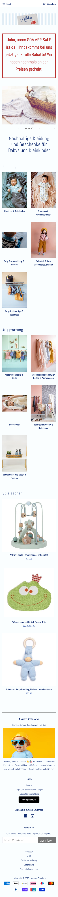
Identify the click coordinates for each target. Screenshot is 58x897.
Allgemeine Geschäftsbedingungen (29, 789)
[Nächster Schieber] (39, 128)
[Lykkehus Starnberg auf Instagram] (32, 816)
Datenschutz (29, 864)
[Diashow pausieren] (54, 128)
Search (29, 785)
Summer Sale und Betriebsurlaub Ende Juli (29, 725)
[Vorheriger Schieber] (18, 128)
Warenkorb (51, 4)
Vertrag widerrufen (29, 799)
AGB (29, 856)
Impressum (29, 851)
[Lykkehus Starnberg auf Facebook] (26, 816)
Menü (8, 4)
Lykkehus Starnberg (38, 878)
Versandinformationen (29, 869)
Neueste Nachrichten (29, 719)
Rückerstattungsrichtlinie (29, 793)
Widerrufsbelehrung (29, 860)
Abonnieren (46, 840)
